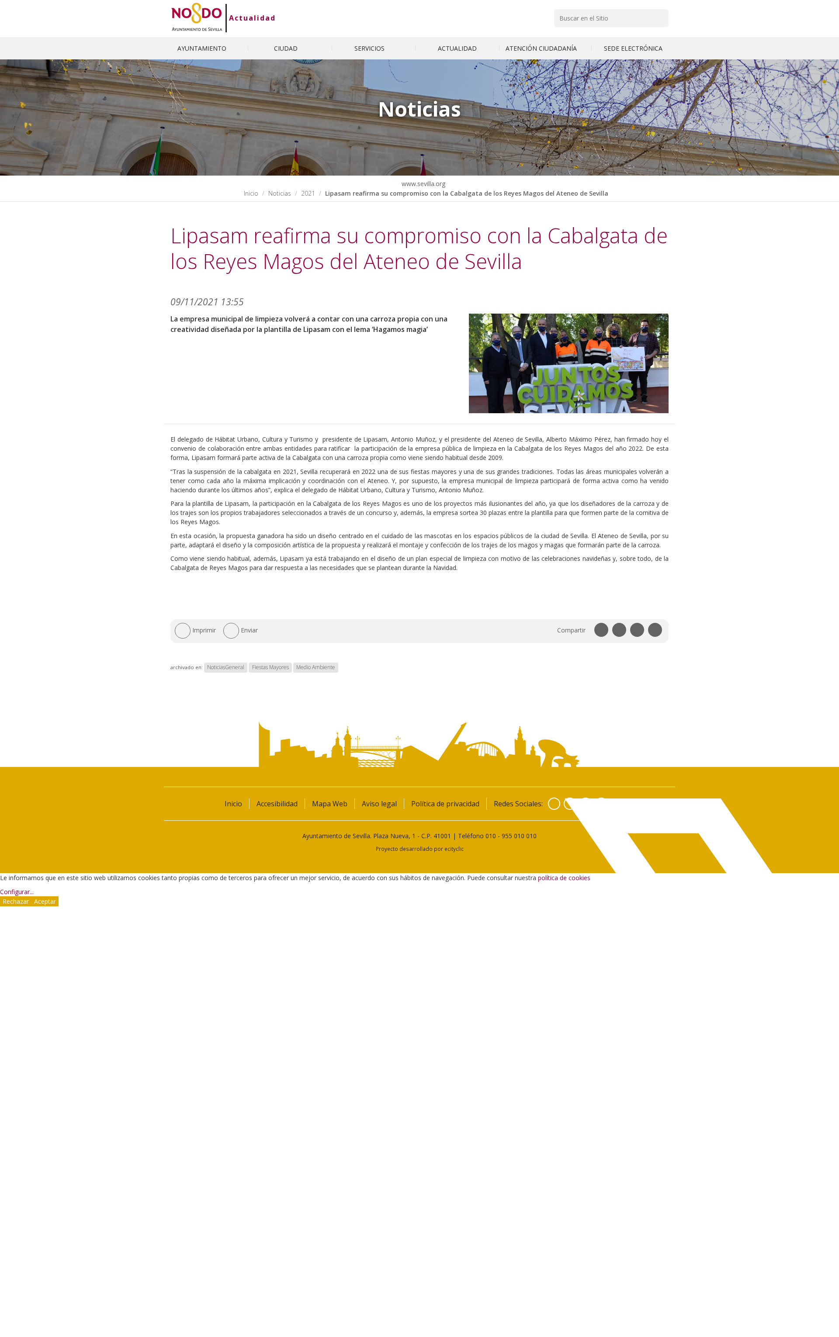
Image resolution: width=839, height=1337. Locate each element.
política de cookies (564, 878)
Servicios (370, 48)
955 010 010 (519, 836)
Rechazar (16, 901)
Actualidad (252, 18)
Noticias (279, 193)
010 (490, 836)
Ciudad (286, 48)
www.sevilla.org (422, 184)
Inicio (251, 193)
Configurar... (17, 892)
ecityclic (454, 848)
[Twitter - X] (570, 804)
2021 (308, 193)
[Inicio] (196, 17)
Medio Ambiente (315, 667)
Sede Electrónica (633, 48)
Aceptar (45, 901)
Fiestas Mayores (270, 667)
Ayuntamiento (202, 48)
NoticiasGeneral (225, 667)
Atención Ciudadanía (542, 48)
